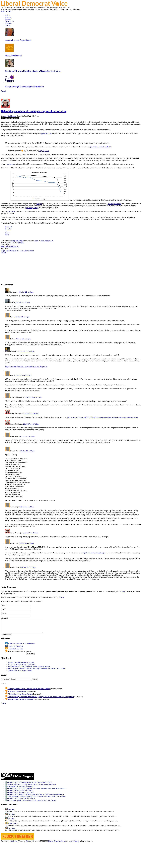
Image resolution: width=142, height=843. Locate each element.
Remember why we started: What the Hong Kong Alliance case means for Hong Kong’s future (41, 697)
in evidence (11, 211)
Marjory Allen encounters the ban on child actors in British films (41, 794)
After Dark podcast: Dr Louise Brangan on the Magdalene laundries (42, 788)
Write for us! (9, 21)
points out (10, 164)
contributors (74, 841)
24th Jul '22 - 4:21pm (22, 317)
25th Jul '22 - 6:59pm (26, 543)
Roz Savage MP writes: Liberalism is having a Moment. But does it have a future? (36, 668)
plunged (39, 204)
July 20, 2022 (44, 151)
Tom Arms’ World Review (10, 247)
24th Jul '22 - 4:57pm (23, 339)
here (123, 591)
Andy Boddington (9, 116)
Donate (7, 19)
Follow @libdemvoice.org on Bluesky (21, 643)
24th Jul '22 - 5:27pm (26, 351)
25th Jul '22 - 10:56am (27, 436)
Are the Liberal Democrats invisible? (21, 662)
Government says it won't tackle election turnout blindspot (35, 784)
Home (7, 15)
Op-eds (21, 243)
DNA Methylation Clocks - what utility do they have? (37, 800)
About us (8, 23)
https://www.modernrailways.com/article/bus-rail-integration (26, 367)
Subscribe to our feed (15, 649)
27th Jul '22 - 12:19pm (28, 567)
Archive (8, 17)
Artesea (28, 841)
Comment (4, 618)
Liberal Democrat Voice (56, 841)
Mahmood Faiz (13, 823)
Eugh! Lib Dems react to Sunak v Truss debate (17, 251)
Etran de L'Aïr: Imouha (26, 798)
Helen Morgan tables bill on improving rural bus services (33, 111)
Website (3, 614)
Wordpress (13, 841)
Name (3, 605)
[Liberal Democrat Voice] (34, 6)
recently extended (114, 204)
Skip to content (6, 11)
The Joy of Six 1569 (25, 792)
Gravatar (61, 597)
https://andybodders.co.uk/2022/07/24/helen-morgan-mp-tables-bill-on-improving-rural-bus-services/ (103, 417)
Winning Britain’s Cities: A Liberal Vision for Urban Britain (29, 689)
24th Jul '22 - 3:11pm (26, 292)
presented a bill (46, 133)
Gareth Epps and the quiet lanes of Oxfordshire (35, 782)
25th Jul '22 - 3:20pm (26, 507)
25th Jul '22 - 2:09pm (27, 451)
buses (36, 241)
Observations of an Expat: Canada (20, 670)
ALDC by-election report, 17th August (21, 664)
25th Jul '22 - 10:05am (23, 375)
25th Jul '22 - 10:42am (33, 397)
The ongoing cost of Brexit (25, 786)
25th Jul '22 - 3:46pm (30, 533)
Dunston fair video (26, 790)
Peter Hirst (11, 809)
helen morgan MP (47, 241)
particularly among (31, 208)
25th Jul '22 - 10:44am (31, 413)
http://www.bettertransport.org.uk (94, 553)
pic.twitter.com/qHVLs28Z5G (100, 147)
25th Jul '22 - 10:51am (31, 424)
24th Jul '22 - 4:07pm (22, 302)
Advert (3, 91)
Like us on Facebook (15, 646)
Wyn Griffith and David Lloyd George (52, 796)
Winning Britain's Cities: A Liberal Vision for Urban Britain (29, 666)
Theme (7, 25)
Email (3, 609)
